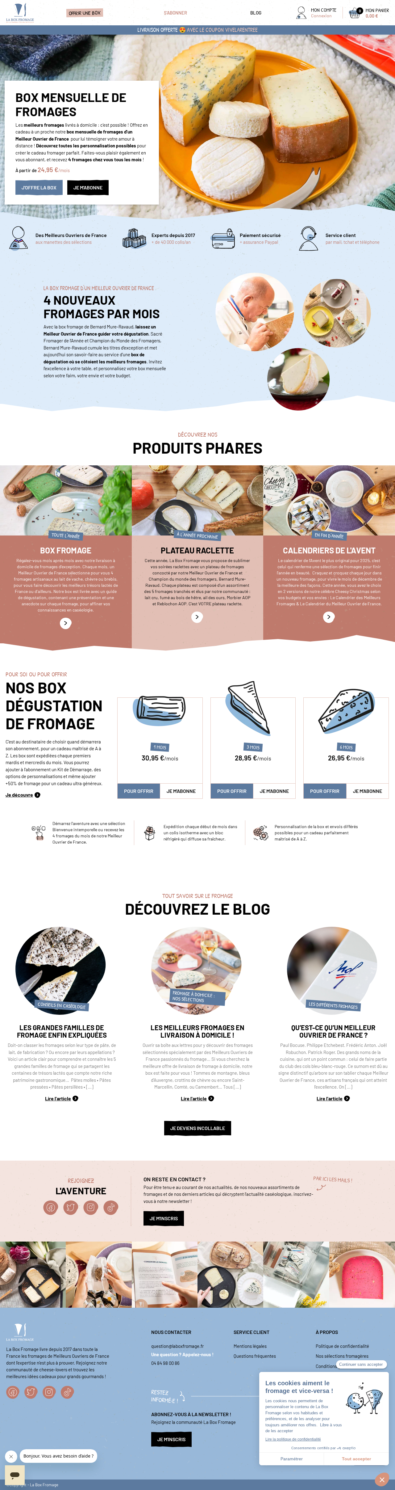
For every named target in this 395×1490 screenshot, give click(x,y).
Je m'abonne (181, 791)
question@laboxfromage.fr (177, 1346)
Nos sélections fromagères (342, 1356)
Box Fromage (65, 550)
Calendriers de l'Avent (329, 550)
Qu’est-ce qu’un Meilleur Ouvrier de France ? (333, 1031)
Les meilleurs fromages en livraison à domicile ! (197, 1031)
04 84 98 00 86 (165, 1363)
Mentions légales (250, 1346)
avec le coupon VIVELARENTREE (222, 30)
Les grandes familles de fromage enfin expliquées (62, 1031)
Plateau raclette (197, 550)
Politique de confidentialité (342, 1346)
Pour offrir (138, 791)
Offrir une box (84, 13)
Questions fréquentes (255, 1356)
